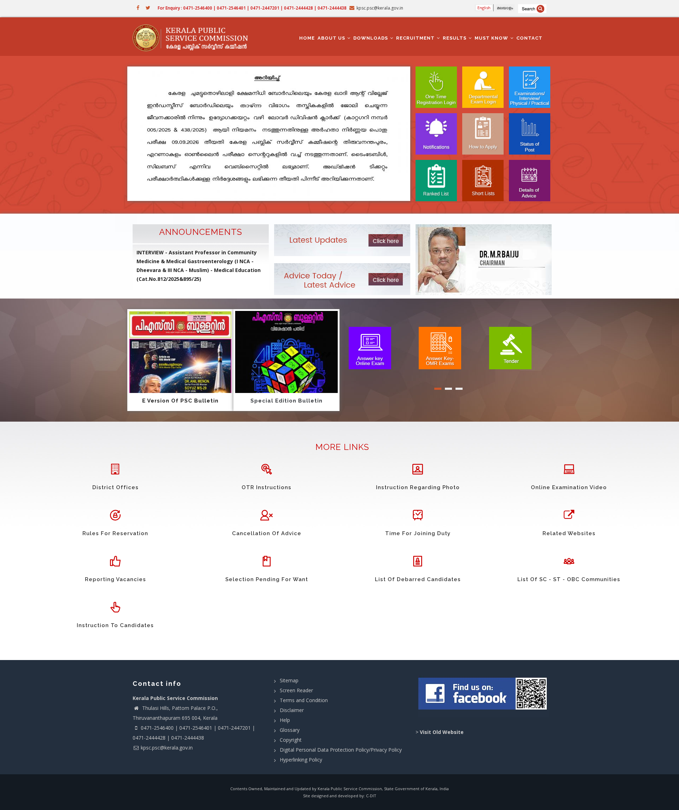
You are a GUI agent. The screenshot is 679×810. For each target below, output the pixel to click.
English (484, 7)
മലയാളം (505, 7)
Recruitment (416, 38)
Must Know (492, 38)
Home (307, 38)
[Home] (194, 37)
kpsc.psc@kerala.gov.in (167, 747)
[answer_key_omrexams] (440, 347)
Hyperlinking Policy (301, 759)
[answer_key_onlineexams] (370, 347)
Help (285, 720)
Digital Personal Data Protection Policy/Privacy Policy (341, 749)
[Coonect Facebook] (484, 696)
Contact (529, 38)
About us (332, 38)
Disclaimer (292, 710)
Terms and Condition (304, 700)
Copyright (291, 739)
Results (455, 38)
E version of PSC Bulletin (180, 401)
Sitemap (289, 680)
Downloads (371, 38)
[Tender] (510, 347)
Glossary (290, 730)
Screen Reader (296, 690)
